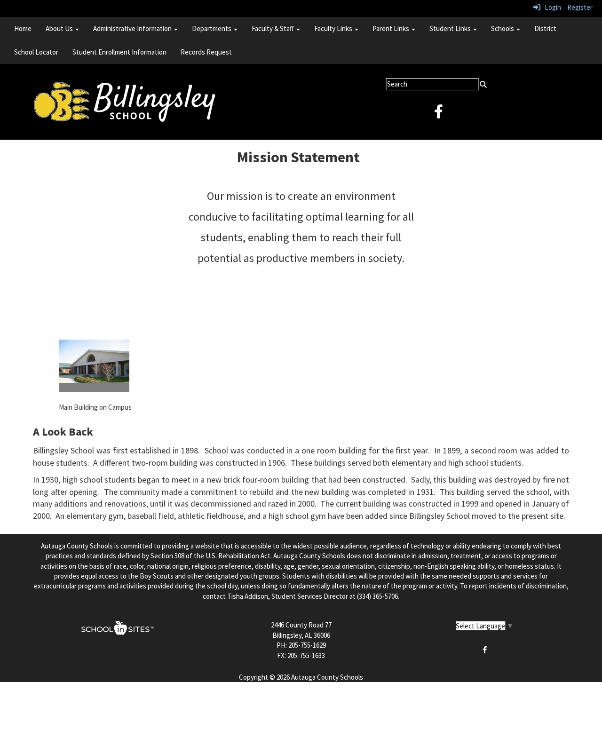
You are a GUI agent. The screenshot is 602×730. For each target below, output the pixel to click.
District (545, 28)
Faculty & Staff (273, 28)
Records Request (206, 52)
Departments (212, 28)
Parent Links (391, 28)
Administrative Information (133, 28)
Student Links (450, 28)
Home (23, 28)
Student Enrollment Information (119, 52)
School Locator (36, 52)
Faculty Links (334, 28)
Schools (503, 28)
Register (580, 7)
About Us (60, 28)
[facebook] (438, 114)
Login (550, 7)
